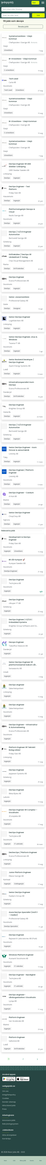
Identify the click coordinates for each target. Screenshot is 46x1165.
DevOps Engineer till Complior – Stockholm (23, 811)
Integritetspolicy (9, 1095)
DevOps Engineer (16, 277)
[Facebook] (12, 1145)
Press (4, 1109)
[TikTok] (16, 1145)
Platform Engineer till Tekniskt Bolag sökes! (22, 748)
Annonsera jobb (8, 1120)
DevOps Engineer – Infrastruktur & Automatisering (23, 726)
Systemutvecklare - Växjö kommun (20, 37)
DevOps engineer (16, 684)
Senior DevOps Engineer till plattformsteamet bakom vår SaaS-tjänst (22, 663)
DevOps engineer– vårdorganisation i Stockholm (22, 996)
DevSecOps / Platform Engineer (23, 852)
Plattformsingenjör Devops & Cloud (22, 210)
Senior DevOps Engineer (19, 317)
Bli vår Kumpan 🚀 (17, 559)
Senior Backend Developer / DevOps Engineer (21, 361)
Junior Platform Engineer (20, 872)
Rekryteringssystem (10, 1124)
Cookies (5, 1098)
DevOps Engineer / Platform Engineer (21, 471)
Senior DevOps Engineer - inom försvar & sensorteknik (23, 448)
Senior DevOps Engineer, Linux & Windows (23, 338)
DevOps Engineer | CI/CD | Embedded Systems (20, 621)
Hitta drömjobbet (9, 1135)
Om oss (5, 1091)
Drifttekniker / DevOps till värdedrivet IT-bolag (20, 255)
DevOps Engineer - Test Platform (19, 188)
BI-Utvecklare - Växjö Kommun (23, 58)
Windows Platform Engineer (21, 955)
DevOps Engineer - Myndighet (22, 974)
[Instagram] (3, 1145)
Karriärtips (6, 1139)
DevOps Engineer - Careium (21, 492)
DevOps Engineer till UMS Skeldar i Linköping (20, 165)
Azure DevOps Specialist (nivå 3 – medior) (23, 913)
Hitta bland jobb (9, 1105)
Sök (38, 15)
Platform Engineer (17, 1017)
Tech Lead (13, 78)
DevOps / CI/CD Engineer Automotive (20, 233)
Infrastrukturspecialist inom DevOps (21, 383)
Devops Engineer (16, 642)
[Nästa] (37, 1059)
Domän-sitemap (9, 1102)
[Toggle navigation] (43, 2)
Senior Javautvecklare (19, 297)
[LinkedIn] (7, 1145)
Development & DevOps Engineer (19, 538)
